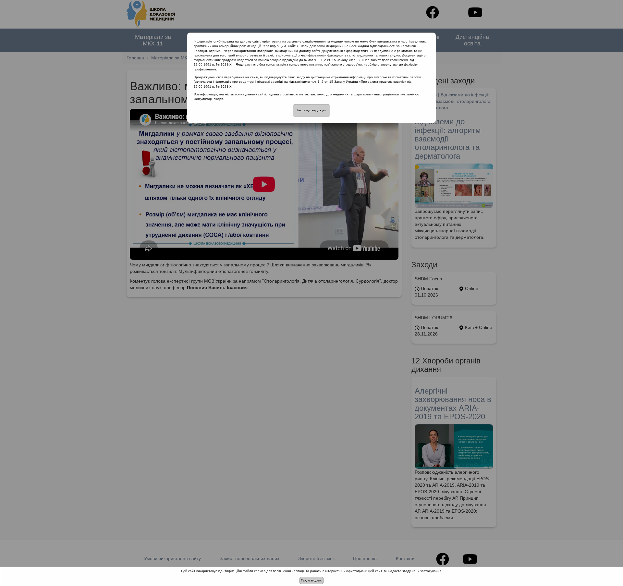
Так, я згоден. (311, 580)
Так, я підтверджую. (311, 110)
